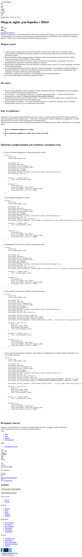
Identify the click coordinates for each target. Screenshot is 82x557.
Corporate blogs (10, 538)
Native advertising (10, 542)
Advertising (8, 540)
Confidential (9, 532)
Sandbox (7, 516)
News (6, 510)
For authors (8, 524)
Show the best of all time (9, 493)
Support (15, 553)
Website (3, 478)
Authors (7, 514)
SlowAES (36, 72)
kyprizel (3, 17)
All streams (7, 2)
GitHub (14, 478)
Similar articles (16, 489)
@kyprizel (9, 467)
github (50, 427)
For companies (9, 526)
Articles (7, 508)
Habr (12, 555)
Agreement (8, 530)
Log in (7, 500)
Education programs (11, 544)
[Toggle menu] (1, 2)
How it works (9, 522)
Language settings (7, 553)
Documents (8, 528)
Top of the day (6, 489)
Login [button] (3, 12)
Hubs (6, 512)
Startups (7, 546)
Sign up (7, 502)
